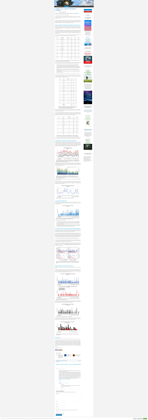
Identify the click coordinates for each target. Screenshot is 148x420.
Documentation (76, 6)
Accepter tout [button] (145, 418)
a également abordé (74, 238)
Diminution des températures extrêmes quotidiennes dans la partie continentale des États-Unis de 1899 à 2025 (60, 356)
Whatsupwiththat (76, 13)
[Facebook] (55, 350)
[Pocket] (59, 350)
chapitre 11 (58, 347)
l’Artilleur (88, 159)
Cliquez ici (88, 66)
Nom (56, 401)
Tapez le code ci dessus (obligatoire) (60, 413)
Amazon (85, 160)
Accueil (56, 6)
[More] (61, 350)
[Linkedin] (60, 350)
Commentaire (57, 393)
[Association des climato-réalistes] (81, 2)
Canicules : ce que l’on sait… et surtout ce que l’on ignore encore (77, 355)
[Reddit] (58, 350)
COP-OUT (79, 360)
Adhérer (88, 9)
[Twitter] (57, 350)
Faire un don (88, 11)
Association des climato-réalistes (81, 3)
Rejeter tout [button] (134, 418)
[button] (81, 6)
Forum (79, 6)
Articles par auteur (72, 6)
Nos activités (62, 6)
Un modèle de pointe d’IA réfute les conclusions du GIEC (69, 355)
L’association (58, 6)
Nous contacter (87, 6)
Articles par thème (67, 6)
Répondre (60, 380)
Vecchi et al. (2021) (58, 230)
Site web (57, 406)
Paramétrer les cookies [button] (139, 418)
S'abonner (92, 6)
